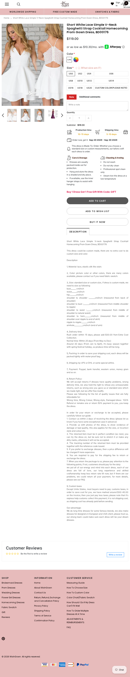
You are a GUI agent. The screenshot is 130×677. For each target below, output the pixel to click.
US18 (80, 88)
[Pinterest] (3, 638)
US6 (111, 73)
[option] (23, 11)
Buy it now (97, 222)
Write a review (115, 554)
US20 (89, 88)
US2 (80, 73)
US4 (89, 73)
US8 (71, 80)
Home (6, 18)
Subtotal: (71, 125)
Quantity (71, 112)
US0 (71, 73)
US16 (70, 88)
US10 (80, 80)
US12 (89, 80)
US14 (111, 80)
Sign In (118, 4)
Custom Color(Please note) (111, 88)
